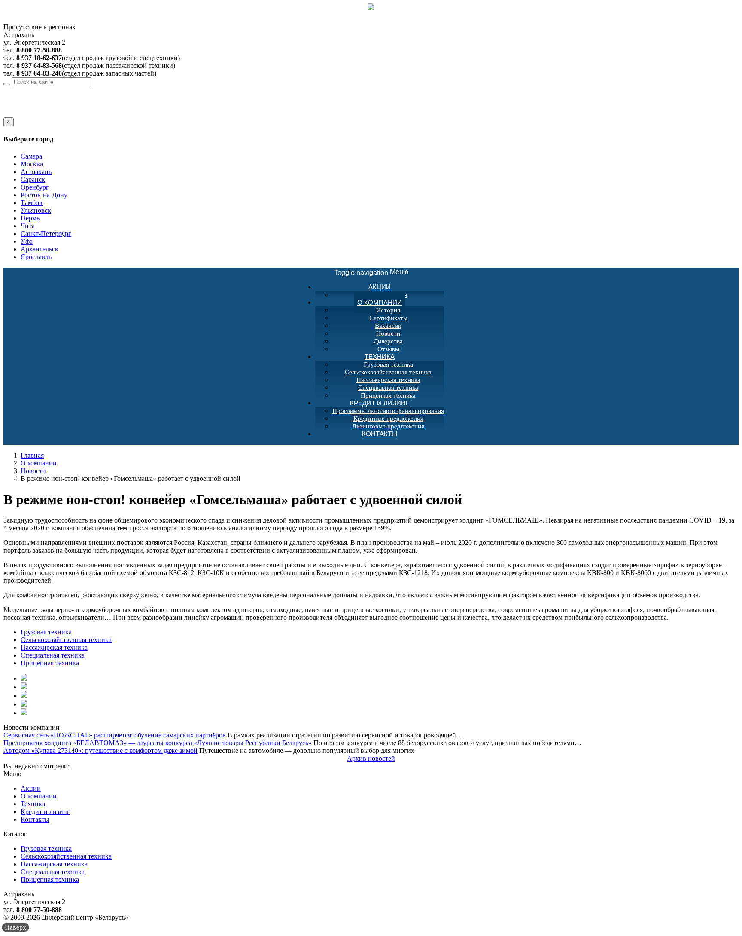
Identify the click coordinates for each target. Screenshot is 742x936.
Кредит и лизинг (379, 403)
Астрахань (70, 90)
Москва (32, 164)
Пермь (30, 218)
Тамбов (32, 202)
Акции (379, 287)
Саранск (33, 179)
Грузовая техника (388, 364)
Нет (18, 113)
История (388, 310)
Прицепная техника (50, 663)
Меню (371, 272)
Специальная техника (388, 387)
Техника (380, 356)
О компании (379, 302)
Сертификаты (388, 318)
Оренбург (35, 187)
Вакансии (388, 325)
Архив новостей (371, 758)
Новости (388, 333)
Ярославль (36, 256)
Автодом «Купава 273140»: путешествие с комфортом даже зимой (100, 750)
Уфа (27, 241)
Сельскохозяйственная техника (388, 372)
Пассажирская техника (388, 379)
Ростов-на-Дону (44, 195)
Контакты (379, 433)
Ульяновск (36, 210)
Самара (31, 156)
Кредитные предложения (388, 418)
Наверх (15, 927)
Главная (32, 455)
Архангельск (39, 249)
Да (7, 113)
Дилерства (388, 341)
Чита (28, 225)
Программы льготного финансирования (388, 410)
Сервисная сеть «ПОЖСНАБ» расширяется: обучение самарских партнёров (114, 735)
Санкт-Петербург (46, 233)
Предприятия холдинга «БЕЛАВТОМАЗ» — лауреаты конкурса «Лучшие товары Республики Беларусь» (157, 742)
